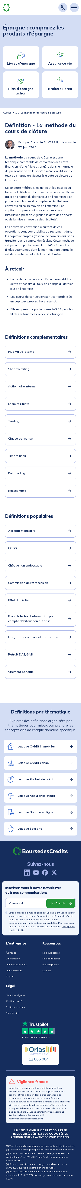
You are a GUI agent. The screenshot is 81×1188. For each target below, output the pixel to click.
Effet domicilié (18, 600)
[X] (54, 873)
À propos (11, 952)
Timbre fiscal (17, 456)
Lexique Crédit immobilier (36, 746)
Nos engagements (16, 964)
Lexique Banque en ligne (35, 812)
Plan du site (12, 1013)
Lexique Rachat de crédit (36, 779)
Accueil (7, 112)
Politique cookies (15, 1007)
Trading (13, 421)
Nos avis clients (51, 952)
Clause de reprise (20, 438)
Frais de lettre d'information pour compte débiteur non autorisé (32, 618)
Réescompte (17, 490)
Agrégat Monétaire (21, 531)
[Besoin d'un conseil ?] (62, 7)
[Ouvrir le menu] (74, 7)
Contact (46, 970)
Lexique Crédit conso (33, 763)
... (16, 112)
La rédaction (13, 958)
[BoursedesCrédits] (40, 851)
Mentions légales (15, 995)
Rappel (10, 976)
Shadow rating (18, 369)
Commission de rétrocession (28, 583)
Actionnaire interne (21, 386)
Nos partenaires (51, 958)
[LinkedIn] (27, 873)
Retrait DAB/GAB (20, 654)
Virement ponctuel (21, 672)
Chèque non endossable (25, 565)
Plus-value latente (21, 351)
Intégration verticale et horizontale (33, 637)
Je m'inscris (57, 903)
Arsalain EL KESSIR (44, 142)
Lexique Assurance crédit (36, 796)
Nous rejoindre (14, 970)
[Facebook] (45, 873)
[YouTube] (36, 873)
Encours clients (18, 404)
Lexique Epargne (30, 828)
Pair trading (16, 473)
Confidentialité (14, 1001)
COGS (12, 548)
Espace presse (50, 964)
